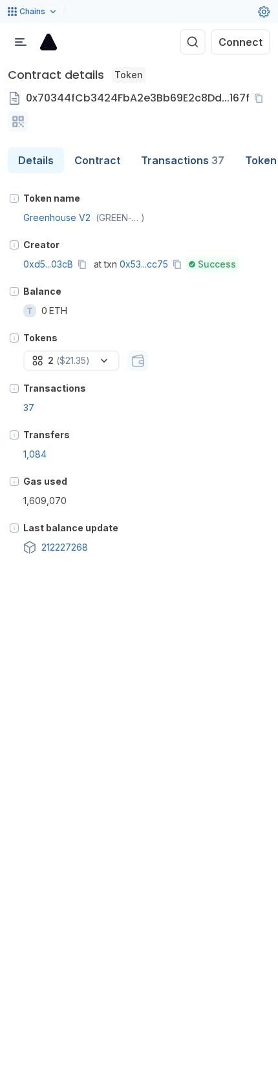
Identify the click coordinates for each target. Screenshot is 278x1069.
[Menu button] (21, 42)
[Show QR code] (18, 121)
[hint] (14, 198)
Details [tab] (36, 160)
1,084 (35, 454)
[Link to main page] (48, 42)
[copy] (261, 98)
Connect (240, 42)
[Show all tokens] (137, 360)
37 (28, 407)
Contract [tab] (97, 160)
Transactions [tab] (182, 160)
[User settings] (263, 11)
